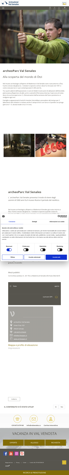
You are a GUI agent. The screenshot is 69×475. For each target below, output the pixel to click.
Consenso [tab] (12, 221)
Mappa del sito (9, 462)
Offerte (13, 442)
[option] (19, 145)
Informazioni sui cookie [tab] (57, 221)
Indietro (14, 399)
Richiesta (55, 442)
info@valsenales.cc (34, 425)
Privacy (18, 462)
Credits (31, 462)
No (62, 407)
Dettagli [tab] (34, 221)
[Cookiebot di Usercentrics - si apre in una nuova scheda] (59, 216)
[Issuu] (22, 454)
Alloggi (34, 442)
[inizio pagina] (64, 462)
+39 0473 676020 (20, 332)
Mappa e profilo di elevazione (23, 345)
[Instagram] (17, 454)
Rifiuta (13, 257)
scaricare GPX (48, 297)
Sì (56, 407)
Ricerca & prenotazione (34, 472)
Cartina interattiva (51, 425)
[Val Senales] (30, 3)
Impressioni (14, 348)
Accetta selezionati (34, 257)
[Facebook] (5, 454)
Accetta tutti (56, 257)
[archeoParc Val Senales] (19, 145)
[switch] (26, 249)
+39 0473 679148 (17, 425)
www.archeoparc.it (20, 339)
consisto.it (7, 466)
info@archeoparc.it (20, 336)
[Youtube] (11, 454)
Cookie (24, 462)
